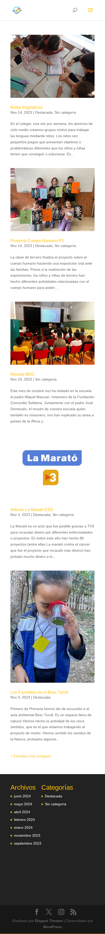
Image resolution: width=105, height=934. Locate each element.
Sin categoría (65, 112)
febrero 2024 (24, 820)
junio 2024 (22, 796)
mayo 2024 (23, 804)
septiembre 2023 (27, 843)
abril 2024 (22, 812)
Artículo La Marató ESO (31, 509)
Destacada (43, 112)
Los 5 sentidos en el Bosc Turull (39, 692)
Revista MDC (22, 374)
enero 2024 (23, 827)
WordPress (52, 927)
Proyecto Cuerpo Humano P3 (37, 241)
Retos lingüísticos (26, 107)
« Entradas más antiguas (30, 756)
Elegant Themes (49, 921)
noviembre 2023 (27, 835)
